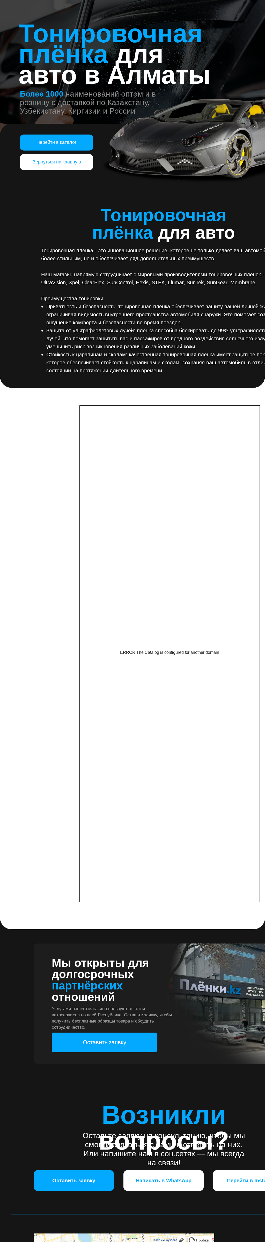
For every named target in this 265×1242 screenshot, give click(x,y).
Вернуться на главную (56, 161)
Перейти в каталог (56, 142)
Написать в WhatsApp (164, 1180)
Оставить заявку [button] (104, 1042)
